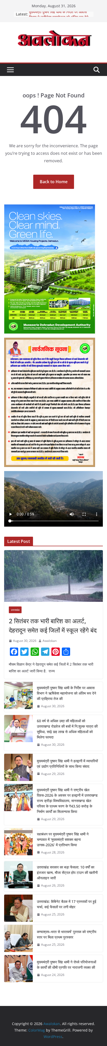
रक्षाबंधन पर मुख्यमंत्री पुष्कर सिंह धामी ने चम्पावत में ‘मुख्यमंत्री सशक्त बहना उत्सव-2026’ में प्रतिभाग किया (63, 839)
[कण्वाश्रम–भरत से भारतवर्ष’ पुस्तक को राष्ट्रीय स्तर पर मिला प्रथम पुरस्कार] (18, 938)
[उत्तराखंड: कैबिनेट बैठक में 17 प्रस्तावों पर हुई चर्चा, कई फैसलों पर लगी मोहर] (18, 908)
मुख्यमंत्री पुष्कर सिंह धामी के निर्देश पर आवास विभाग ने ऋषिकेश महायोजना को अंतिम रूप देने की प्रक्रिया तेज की (66, 693)
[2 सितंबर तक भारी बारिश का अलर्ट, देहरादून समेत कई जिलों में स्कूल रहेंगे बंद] (53, 576)
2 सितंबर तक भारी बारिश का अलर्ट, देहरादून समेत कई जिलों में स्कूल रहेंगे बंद (53, 625)
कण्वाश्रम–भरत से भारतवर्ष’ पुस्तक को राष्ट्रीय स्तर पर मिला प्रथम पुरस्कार (66, 934)
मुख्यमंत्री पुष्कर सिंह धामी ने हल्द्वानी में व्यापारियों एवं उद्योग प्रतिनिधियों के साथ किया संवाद (67, 763)
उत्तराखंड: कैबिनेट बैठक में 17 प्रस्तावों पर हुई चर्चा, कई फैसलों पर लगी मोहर (66, 904)
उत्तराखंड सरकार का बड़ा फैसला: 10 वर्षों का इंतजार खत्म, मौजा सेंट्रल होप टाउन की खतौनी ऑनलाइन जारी (67, 872)
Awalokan (50, 641)
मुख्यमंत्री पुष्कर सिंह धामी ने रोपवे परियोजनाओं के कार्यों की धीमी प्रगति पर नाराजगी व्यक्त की (66, 964)
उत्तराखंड (15, 610)
